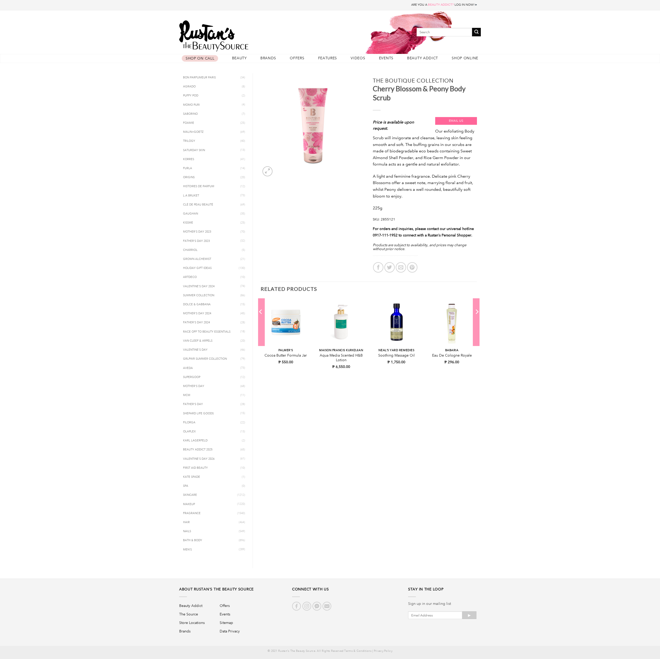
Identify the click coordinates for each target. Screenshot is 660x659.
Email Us (456, 121)
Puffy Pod (190, 95)
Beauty (239, 58)
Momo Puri (191, 105)
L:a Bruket (191, 195)
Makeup (189, 504)
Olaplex (189, 431)
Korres (188, 159)
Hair (186, 522)
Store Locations (192, 622)
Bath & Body (192, 540)
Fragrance (192, 513)
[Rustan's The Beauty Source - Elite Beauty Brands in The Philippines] (237, 34)
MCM (186, 395)
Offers (297, 58)
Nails (187, 531)
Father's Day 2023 (196, 241)
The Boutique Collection (413, 80)
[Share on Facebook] (378, 267)
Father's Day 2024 (196, 322)
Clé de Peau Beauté (198, 205)
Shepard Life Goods (198, 413)
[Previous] (261, 322)
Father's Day (193, 404)
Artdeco (190, 277)
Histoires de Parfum (198, 186)
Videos (358, 58)
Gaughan (190, 214)
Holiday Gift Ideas (197, 268)
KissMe (188, 223)
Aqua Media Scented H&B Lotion (341, 358)
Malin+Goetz (193, 132)
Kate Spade (191, 477)
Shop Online (465, 58)
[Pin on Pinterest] (412, 267)
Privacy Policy (383, 651)
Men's (187, 549)
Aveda (188, 368)
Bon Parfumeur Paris (199, 77)
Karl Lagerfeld (195, 440)
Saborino (190, 114)
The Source (188, 614)
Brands (268, 58)
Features (327, 58)
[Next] (477, 322)
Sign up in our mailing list (429, 603)
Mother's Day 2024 (197, 313)
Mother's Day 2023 (197, 232)
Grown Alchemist (197, 259)
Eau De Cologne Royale (452, 355)
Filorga (189, 422)
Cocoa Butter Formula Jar (286, 355)
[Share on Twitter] (389, 267)
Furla (187, 168)
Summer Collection (198, 295)
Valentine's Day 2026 (198, 459)
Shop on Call (200, 58)
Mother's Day (193, 386)
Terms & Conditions (357, 651)
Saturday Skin (194, 150)
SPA (185, 486)
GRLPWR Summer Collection (205, 359)
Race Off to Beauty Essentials (206, 332)
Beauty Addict (422, 58)
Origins (189, 177)
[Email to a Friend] (401, 267)
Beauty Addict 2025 (197, 449)
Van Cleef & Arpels (197, 341)
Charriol (190, 250)
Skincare (190, 495)
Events (386, 58)
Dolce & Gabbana (197, 304)
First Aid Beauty (195, 468)
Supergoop (191, 377)
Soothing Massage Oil (396, 355)
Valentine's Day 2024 (198, 286)
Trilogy (189, 141)
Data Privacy (230, 631)
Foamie (188, 123)
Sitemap (226, 622)
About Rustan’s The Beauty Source (216, 589)
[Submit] (476, 32)
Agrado (189, 86)
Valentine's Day (195, 350)
